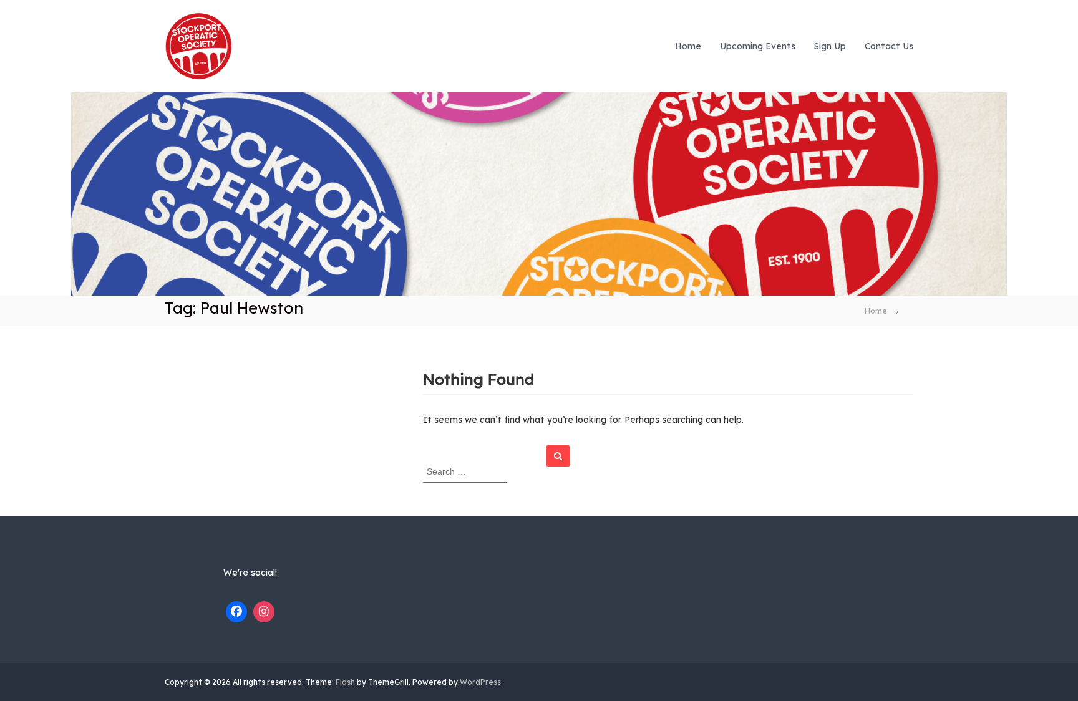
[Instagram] (264, 612)
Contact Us (889, 46)
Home (688, 46)
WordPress (480, 682)
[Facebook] (236, 612)
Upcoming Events (757, 46)
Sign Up (830, 46)
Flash (345, 682)
